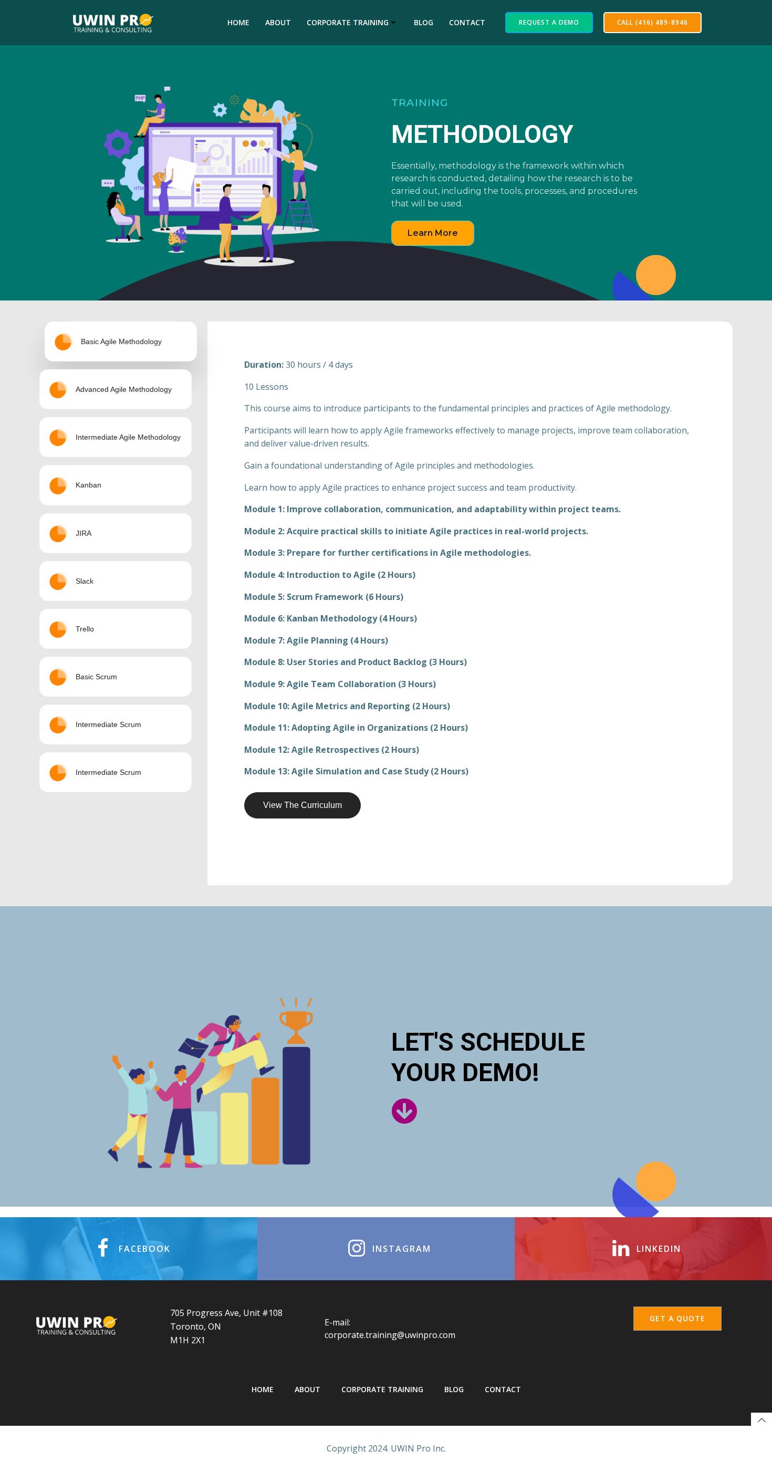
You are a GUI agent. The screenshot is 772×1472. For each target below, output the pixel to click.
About (278, 22)
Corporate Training (348, 22)
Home (238, 22)
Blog (423, 22)
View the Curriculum (302, 805)
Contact (467, 22)
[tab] (121, 341)
